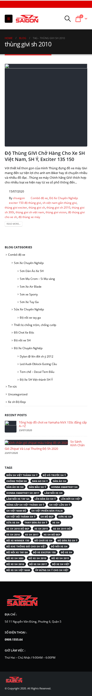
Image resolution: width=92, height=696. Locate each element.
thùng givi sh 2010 (58, 207)
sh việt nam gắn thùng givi (59, 203)
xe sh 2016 (13, 534)
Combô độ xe (39, 198)
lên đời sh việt (70, 498)
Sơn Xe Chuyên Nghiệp (29, 263)
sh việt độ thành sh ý (20, 516)
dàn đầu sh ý (37, 487)
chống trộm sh (16, 481)
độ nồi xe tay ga (17, 552)
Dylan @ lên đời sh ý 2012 (36, 356)
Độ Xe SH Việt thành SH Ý (36, 380)
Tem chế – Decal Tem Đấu (37, 372)
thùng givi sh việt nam (30, 212)
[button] (9, 19)
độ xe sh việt (60, 564)
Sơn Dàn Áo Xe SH (32, 271)
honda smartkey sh (64, 487)
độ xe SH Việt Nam (18, 570)
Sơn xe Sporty (29, 294)
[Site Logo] (27, 18)
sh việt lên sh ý (59, 504)
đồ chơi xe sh (43, 540)
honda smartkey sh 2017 (22, 493)
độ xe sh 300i (14, 558)
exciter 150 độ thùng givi (25, 203)
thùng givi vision (56, 212)
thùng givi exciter (16, 207)
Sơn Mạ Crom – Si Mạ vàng (37, 279)
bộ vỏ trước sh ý (54, 475)
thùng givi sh (37, 207)
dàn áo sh (59, 481)
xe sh (55, 522)
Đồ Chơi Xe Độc (24, 332)
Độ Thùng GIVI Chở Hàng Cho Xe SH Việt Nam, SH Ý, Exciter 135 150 (45, 156)
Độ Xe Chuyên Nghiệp (63, 198)
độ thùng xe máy (29, 217)
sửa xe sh (12, 522)
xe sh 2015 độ (62, 528)
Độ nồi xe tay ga (30, 318)
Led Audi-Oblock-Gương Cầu (38, 364)
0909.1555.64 (14, 639)
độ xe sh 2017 (38, 564)
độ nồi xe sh (59, 546)
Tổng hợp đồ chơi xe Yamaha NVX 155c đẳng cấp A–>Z (53, 424)
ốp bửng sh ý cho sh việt (51, 570)
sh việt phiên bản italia (47, 510)
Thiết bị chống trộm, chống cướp (35, 325)
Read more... (13, 223)
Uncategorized (17, 394)
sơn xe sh (65, 516)
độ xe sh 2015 (60, 558)
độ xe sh (66, 552)
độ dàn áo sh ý (67, 540)
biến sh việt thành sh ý (22, 475)
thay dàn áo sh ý (36, 522)
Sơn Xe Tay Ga (29, 302)
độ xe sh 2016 (15, 564)
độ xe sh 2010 (37, 558)
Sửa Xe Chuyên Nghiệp (29, 309)
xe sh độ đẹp (52, 534)
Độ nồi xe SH (22, 340)
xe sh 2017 (31, 534)
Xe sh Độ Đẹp (17, 402)
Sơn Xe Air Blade (31, 287)
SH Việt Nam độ (16, 510)
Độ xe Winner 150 (17, 540)
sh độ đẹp (47, 516)
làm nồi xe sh (53, 493)
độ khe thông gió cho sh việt (26, 546)
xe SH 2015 (41, 528)
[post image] (46, 105)
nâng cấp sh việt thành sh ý (25, 504)
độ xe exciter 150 (44, 552)
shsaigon (19, 198)
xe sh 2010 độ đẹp (17, 528)
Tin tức (12, 386)
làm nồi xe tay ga (17, 498)
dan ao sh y (40, 481)
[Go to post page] (11, 426)
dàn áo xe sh (15, 487)
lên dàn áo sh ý (45, 498)
